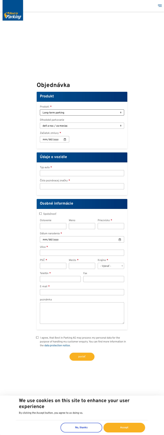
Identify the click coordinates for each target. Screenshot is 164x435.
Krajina (102, 260)
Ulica (43, 247)
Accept (124, 427)
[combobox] (111, 266)
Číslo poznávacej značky (54, 180)
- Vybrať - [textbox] (105, 266)
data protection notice (57, 345)
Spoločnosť (49, 214)
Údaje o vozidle (53, 157)
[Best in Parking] (13, 10)
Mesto (73, 260)
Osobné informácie (56, 203)
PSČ (42, 260)
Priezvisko (104, 220)
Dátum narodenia (50, 233)
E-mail (44, 286)
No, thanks (81, 427)
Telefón (44, 273)
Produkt (47, 96)
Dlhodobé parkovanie (52, 120)
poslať (82, 356)
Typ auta (45, 167)
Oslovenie (45, 220)
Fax (85, 273)
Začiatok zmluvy (49, 133)
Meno (72, 220)
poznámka (46, 299)
